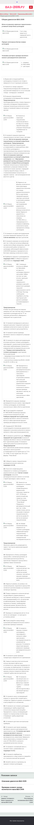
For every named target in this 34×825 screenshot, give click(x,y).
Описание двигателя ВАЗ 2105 (14, 781)
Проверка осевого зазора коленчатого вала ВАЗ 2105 (13, 788)
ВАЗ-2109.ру (15, 7)
